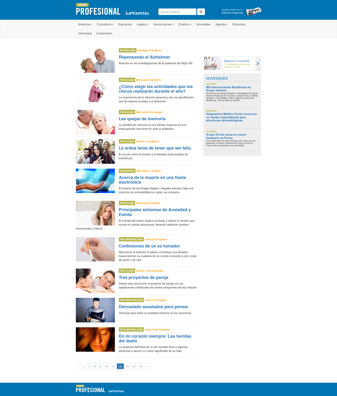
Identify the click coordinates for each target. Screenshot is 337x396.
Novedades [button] (203, 24)
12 (120, 366)
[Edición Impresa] (240, 10)
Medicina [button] (85, 26)
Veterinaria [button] (85, 33)
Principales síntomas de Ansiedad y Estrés (155, 211)
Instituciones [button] (104, 33)
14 (134, 366)
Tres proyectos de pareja (143, 277)
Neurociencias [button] (164, 26)
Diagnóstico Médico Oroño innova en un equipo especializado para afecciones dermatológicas (231, 117)
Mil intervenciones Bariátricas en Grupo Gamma (228, 89)
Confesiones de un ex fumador (149, 246)
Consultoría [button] (106, 26)
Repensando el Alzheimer (144, 57)
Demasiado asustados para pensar (153, 306)
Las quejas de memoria (142, 118)
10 (106, 366)
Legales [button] (143, 26)
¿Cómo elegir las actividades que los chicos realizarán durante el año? (156, 88)
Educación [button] (125, 24)
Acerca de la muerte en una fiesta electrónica (152, 179)
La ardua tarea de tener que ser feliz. (155, 148)
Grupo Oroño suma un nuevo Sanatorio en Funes (226, 136)
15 (140, 366)
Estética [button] (186, 26)
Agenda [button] (222, 26)
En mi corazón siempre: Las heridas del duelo (155, 338)
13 (127, 366)
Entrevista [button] (238, 24)
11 (113, 366)
